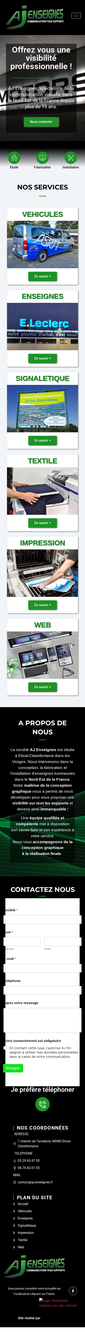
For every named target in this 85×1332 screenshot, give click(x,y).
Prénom (8, 949)
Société (10, 910)
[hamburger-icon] (76, 16)
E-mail (9, 959)
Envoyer (13, 1068)
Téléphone (12, 981)
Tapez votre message (20, 1003)
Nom (48, 949)
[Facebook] (73, 1291)
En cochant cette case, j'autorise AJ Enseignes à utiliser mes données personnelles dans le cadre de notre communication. (43, 1052)
